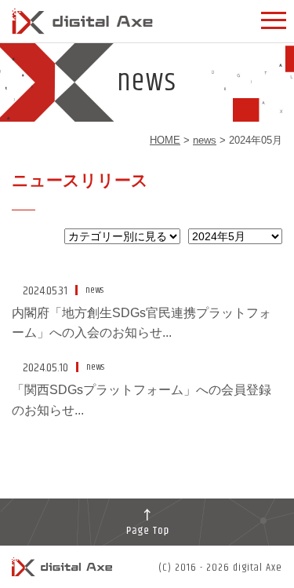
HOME (165, 140)
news (204, 140)
